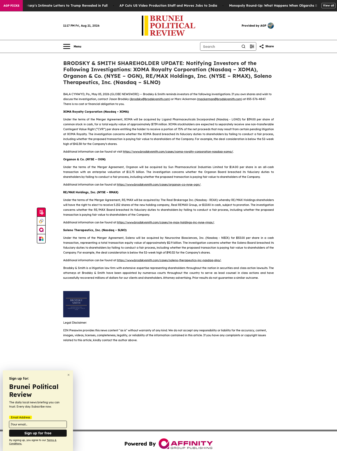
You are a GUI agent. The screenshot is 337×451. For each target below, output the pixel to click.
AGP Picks (11, 5)
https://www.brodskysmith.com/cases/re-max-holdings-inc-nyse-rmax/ (165, 222)
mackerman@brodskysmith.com (219, 99)
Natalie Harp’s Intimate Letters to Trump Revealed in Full (61, 6)
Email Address (20, 417)
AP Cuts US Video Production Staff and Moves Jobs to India (168, 6)
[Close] (68, 375)
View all (328, 5)
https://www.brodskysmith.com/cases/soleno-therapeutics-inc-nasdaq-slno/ (169, 260)
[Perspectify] (41, 221)
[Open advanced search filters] (252, 46)
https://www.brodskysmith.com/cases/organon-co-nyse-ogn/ (159, 184)
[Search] (243, 46)
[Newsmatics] (41, 238)
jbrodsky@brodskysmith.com (150, 99)
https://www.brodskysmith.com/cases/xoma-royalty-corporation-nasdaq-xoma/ (178, 151)
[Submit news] (41, 212)
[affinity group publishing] (41, 229)
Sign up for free (37, 433)
